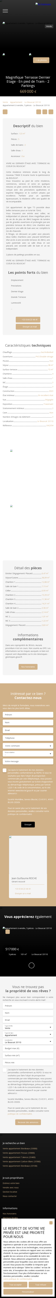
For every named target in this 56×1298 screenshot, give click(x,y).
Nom (7, 722)
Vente (5, 102)
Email (7, 730)
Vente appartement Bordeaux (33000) (20, 1148)
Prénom (8, 714)
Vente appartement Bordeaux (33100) (20, 1166)
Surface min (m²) (12, 1055)
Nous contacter (10, 1196)
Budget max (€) (12, 1048)
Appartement (16, 102)
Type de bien (9, 1033)
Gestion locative (10, 1191)
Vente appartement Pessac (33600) (19, 1153)
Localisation (8, 1040)
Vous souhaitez (9, 752)
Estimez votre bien (11, 1183)
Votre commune (12, 746)
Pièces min (9, 1062)
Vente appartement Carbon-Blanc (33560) (22, 1161)
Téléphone (10, 738)
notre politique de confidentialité (17, 1279)
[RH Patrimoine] (44, 11)
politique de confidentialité (20, 814)
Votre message (12, 761)
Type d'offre (9, 1026)
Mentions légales (10, 1218)
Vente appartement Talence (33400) (19, 1157)
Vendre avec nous (11, 1187)
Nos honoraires (9, 1213)
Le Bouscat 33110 (32, 102)
